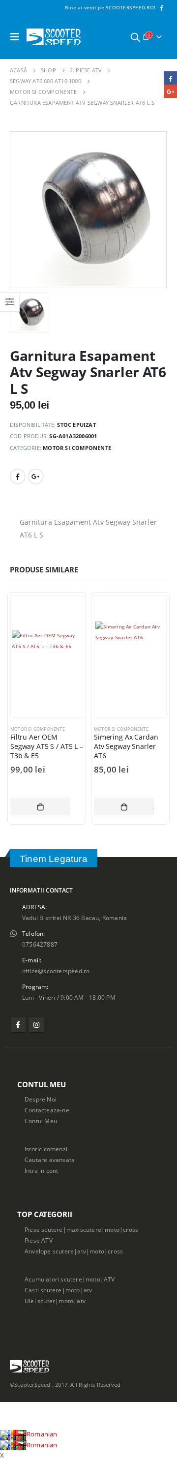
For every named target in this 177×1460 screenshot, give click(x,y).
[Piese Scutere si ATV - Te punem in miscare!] (54, 37)
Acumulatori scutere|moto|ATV (70, 1279)
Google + (36, 476)
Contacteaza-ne (47, 1110)
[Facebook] (161, 7)
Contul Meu (41, 1121)
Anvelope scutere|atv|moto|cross (74, 1251)
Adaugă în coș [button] (40, 806)
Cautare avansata (50, 1159)
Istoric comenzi (46, 1149)
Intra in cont (42, 1170)
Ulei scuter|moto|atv (55, 1301)
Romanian (42, 1434)
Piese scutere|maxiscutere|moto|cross (81, 1229)
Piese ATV (39, 1240)
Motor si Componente (77, 447)
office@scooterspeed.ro (55, 971)
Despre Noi (41, 1099)
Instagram (36, 1024)
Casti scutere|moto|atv (58, 1290)
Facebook (18, 476)
